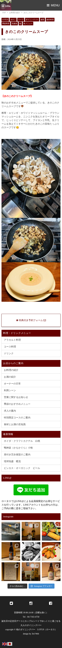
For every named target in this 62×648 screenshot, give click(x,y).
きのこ (13, 20)
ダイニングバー (32, 20)
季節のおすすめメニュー (17, 404)
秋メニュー (28, 23)
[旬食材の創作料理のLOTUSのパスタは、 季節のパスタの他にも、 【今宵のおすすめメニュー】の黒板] (31, 551)
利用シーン (10, 390)
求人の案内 (10, 410)
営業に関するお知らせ (16, 397)
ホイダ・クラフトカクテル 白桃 (22, 441)
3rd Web (35, 634)
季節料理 (5, 23)
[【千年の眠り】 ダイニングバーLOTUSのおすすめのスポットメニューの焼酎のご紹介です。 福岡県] (31, 571)
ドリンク (9, 353)
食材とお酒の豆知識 (15, 424)
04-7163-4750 (33, 617)
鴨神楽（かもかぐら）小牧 (18, 447)
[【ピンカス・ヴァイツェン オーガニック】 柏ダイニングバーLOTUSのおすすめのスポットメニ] (11, 551)
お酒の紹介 (10, 377)
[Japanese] (9, 643)
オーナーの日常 (12, 383)
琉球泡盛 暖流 (12, 461)
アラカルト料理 (12, 340)
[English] (4, 643)
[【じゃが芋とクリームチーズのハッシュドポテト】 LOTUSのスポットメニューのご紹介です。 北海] (51, 531)
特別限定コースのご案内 (17, 417)
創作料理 (50, 20)
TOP (4, 13)
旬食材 (14, 23)
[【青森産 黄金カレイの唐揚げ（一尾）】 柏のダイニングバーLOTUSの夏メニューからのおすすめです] (51, 551)
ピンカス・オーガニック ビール (22, 468)
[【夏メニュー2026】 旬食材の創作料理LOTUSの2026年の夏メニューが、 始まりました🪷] (11, 571)
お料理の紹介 (14, 13)
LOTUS (5, 20)
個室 (42, 20)
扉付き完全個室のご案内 (17, 454)
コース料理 (10, 346)
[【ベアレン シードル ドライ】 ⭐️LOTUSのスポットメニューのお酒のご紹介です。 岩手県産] (51, 571)
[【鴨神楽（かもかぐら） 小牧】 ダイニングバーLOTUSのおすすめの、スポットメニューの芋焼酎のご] (31, 531)
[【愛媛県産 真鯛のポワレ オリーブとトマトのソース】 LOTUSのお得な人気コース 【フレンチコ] (11, 531)
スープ (20, 20)
